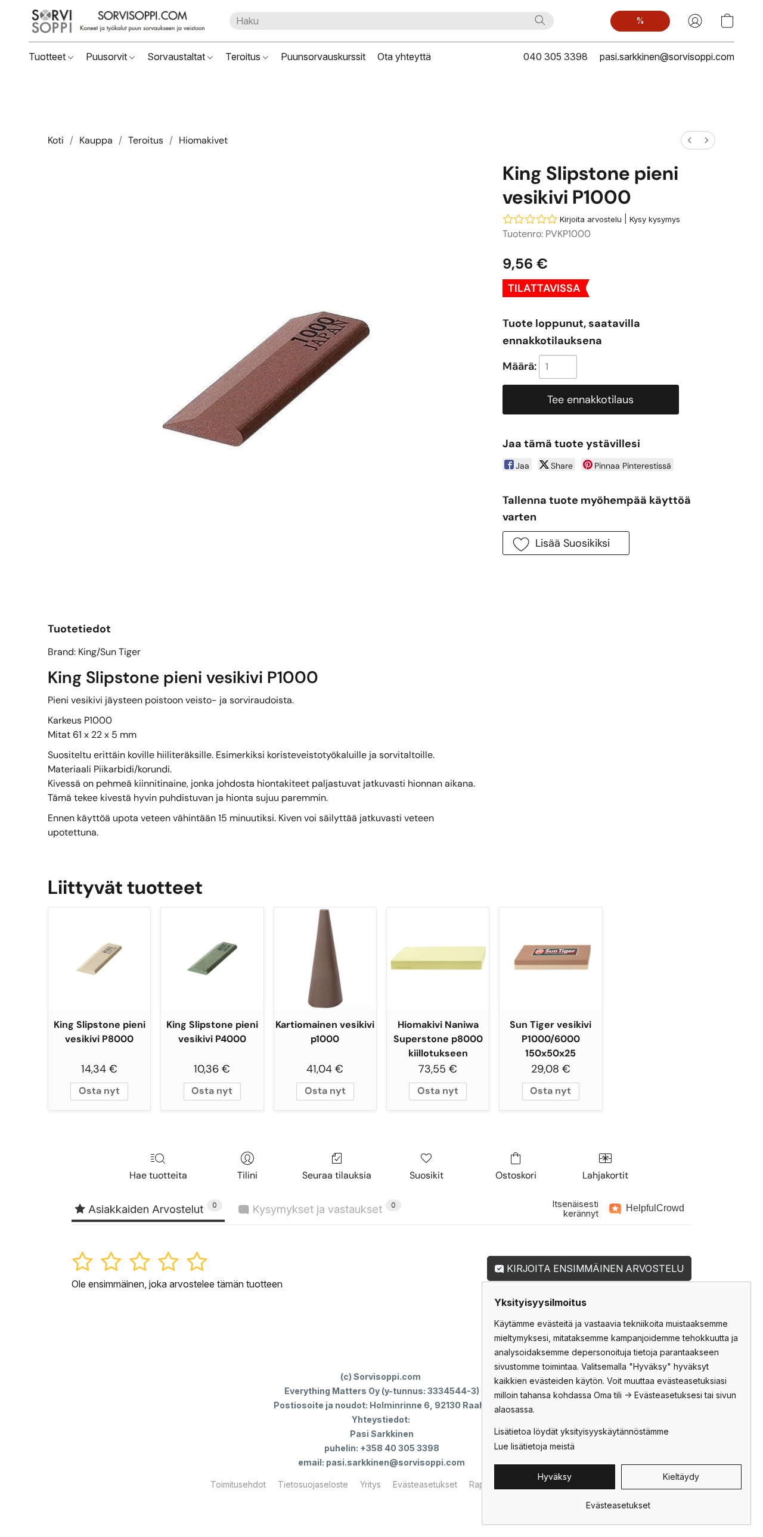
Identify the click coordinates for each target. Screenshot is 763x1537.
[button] (117, 21)
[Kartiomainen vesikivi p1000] (325, 958)
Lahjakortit (605, 1175)
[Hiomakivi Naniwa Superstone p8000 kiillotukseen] (438, 958)
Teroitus (244, 57)
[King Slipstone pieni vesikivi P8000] (99, 958)
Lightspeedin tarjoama (382, 1505)
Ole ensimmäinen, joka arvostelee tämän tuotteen (177, 1284)
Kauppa (96, 140)
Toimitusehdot (238, 1484)
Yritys (370, 1484)
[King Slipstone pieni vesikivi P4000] (212, 958)
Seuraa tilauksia (336, 1175)
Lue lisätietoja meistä (534, 1446)
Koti (56, 140)
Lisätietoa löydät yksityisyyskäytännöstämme (581, 1431)
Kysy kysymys (654, 219)
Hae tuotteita (158, 1175)
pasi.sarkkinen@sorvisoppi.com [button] (667, 57)
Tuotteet (48, 57)
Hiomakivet (203, 140)
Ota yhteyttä (404, 57)
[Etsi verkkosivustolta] (540, 20)
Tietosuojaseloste (313, 1484)
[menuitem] (689, 140)
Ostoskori (515, 1175)
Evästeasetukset (425, 1484)
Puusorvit (107, 57)
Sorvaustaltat (177, 57)
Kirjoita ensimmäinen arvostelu (594, 1268)
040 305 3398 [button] (555, 57)
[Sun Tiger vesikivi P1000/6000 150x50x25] (550, 958)
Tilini (247, 1175)
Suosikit (426, 1175)
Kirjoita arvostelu (591, 219)
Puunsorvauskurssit (323, 57)
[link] (618, 1501)
